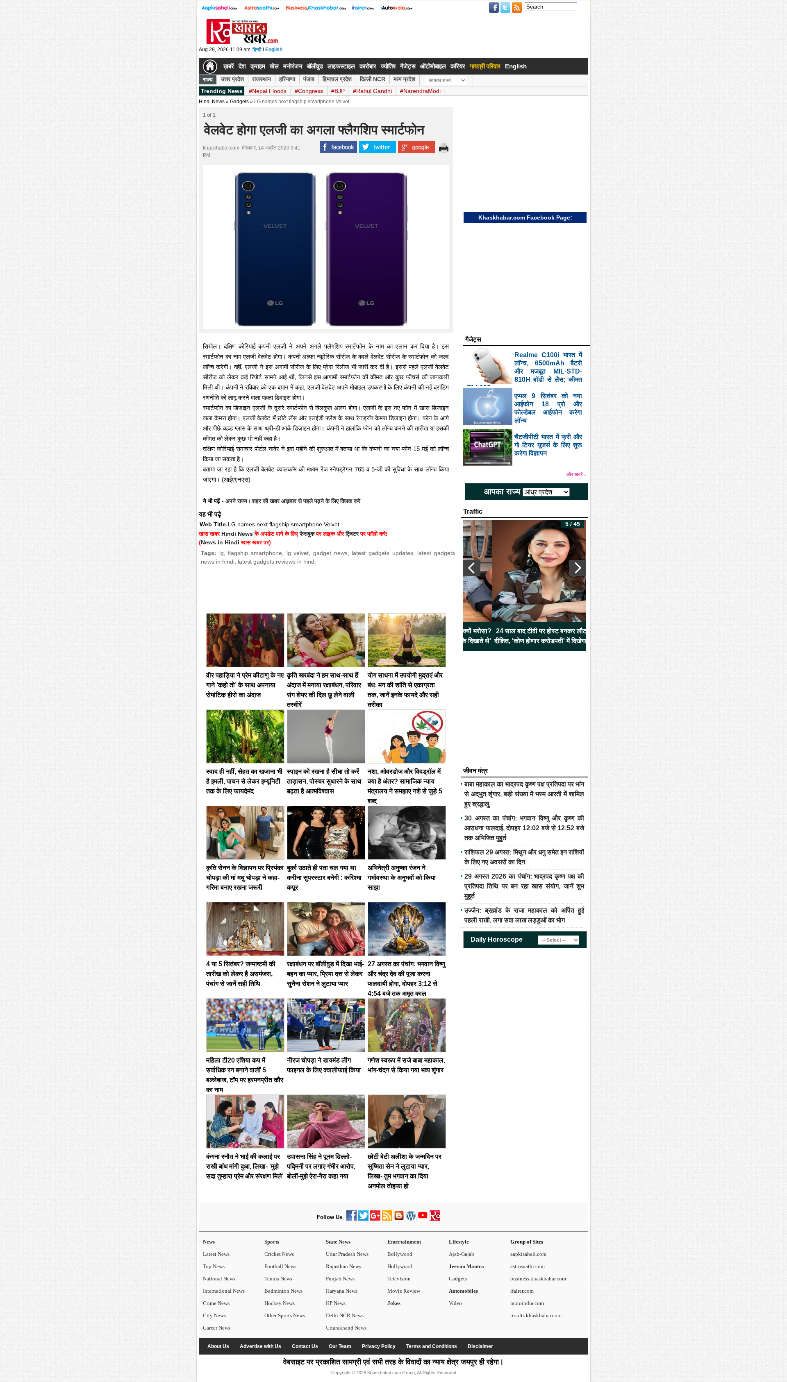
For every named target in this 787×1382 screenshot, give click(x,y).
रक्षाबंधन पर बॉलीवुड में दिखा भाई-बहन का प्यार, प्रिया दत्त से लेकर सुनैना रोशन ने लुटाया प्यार (325, 974)
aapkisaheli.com (528, 1254)
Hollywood (399, 1266)
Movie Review (403, 1291)
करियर (457, 66)
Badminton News (283, 1291)
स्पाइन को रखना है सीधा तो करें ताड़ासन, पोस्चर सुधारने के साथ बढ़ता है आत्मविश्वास (324, 781)
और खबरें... (576, 474)
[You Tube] (423, 1219)
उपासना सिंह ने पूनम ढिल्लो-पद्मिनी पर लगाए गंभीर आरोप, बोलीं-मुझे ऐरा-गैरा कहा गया (321, 1166)
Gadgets (239, 101)
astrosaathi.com (527, 1266)
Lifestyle (459, 1242)
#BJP (338, 91)
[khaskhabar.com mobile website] (435, 1219)
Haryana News (341, 1291)
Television (399, 1279)
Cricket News (279, 1254)
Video (455, 1303)
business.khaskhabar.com (538, 1279)
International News (224, 1291)
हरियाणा (287, 79)
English (273, 49)
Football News (280, 1266)
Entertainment (404, 1242)
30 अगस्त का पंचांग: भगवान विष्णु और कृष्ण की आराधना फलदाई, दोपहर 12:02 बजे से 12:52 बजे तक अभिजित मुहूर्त (524, 828)
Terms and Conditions (431, 1346)
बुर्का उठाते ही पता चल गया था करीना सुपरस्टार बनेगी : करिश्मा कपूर (324, 877)
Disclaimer (480, 1346)
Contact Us (305, 1346)
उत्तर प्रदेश (232, 79)
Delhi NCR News (345, 1315)
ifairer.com (522, 1291)
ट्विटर (352, 533)
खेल (274, 66)
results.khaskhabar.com (536, 1315)
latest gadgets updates (382, 553)
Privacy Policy (379, 1346)
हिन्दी (257, 49)
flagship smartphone (255, 553)
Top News (214, 1266)
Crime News (216, 1303)
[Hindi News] (242, 42)
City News (214, 1315)
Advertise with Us (260, 1346)
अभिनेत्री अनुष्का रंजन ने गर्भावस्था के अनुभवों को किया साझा (402, 877)
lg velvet (298, 553)
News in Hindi (220, 542)
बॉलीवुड (315, 66)
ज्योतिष (388, 66)
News (209, 1242)
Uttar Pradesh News (347, 1254)
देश (242, 66)
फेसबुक (307, 533)
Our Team (340, 1346)
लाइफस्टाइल (341, 66)
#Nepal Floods (268, 91)
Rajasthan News (343, 1266)
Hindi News (212, 101)
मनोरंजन (293, 66)
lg (221, 553)
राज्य (208, 79)
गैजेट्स (408, 66)
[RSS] (387, 1219)
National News (219, 1279)
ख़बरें (228, 66)
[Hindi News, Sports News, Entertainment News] (210, 66)
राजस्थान (261, 79)
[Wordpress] (411, 1219)
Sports (271, 1242)
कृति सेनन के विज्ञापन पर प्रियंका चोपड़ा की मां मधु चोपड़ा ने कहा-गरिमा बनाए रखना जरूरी (245, 877)
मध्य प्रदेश (404, 79)
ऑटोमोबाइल (433, 66)
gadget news (330, 553)
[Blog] (399, 1219)
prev (471, 568)
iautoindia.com (527, 1303)
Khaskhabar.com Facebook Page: (525, 217)
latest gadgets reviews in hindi (277, 561)
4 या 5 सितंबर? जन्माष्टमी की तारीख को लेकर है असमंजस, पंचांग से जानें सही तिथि (240, 974)
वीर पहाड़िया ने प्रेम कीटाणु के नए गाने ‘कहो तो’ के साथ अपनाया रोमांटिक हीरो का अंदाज (245, 685)
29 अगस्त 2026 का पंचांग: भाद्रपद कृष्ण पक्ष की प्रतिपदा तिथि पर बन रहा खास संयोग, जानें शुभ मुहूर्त (524, 886)
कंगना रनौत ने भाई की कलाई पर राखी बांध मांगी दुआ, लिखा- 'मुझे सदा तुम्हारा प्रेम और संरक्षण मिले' (245, 1166)
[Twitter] (363, 1219)
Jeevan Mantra (466, 1266)
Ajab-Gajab (461, 1254)
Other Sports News (284, 1315)
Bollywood (399, 1254)
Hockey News (279, 1303)
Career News (216, 1328)
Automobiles (463, 1291)
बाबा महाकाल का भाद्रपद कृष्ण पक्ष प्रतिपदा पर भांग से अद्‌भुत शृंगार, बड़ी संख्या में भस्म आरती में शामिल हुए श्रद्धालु (524, 794)
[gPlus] (375, 1219)
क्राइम (257, 66)
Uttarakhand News (346, 1328)
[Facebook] (351, 1219)
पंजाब (308, 79)
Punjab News (340, 1279)
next (577, 568)
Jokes (393, 1303)
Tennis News (278, 1279)
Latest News (216, 1254)
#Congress (309, 91)
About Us (218, 1346)
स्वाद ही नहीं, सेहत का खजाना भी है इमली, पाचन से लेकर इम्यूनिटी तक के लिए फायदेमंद (244, 781)
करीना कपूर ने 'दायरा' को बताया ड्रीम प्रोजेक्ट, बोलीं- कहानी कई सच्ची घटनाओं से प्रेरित (581, 636)
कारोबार (367, 66)
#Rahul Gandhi (372, 91)
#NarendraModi (420, 91)
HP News (336, 1303)
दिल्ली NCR (372, 79)
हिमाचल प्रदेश (337, 79)
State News (338, 1242)
